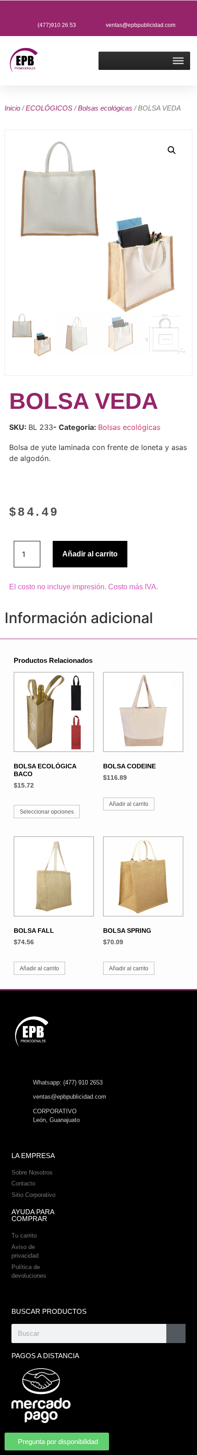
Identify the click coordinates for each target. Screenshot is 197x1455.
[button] (172, 150)
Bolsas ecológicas (105, 108)
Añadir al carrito (90, 554)
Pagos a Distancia (45, 1356)
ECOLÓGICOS (49, 108)
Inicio (12, 108)
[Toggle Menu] (178, 61)
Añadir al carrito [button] (128, 804)
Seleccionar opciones (47, 812)
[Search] (176, 1333)
